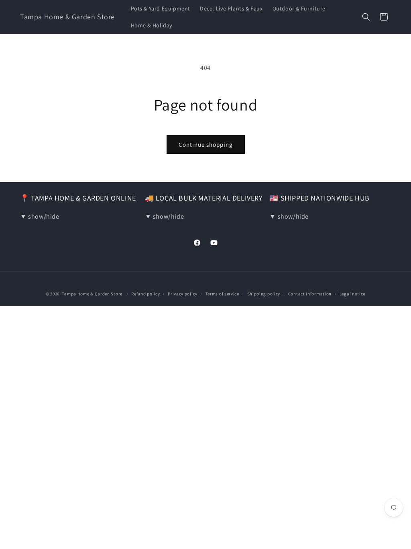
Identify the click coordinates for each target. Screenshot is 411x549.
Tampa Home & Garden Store (92, 294)
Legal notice (352, 294)
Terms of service (222, 294)
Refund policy (145, 294)
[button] (366, 17)
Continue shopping (206, 144)
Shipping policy (264, 294)
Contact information (310, 294)
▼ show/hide (39, 216)
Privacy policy (182, 294)
